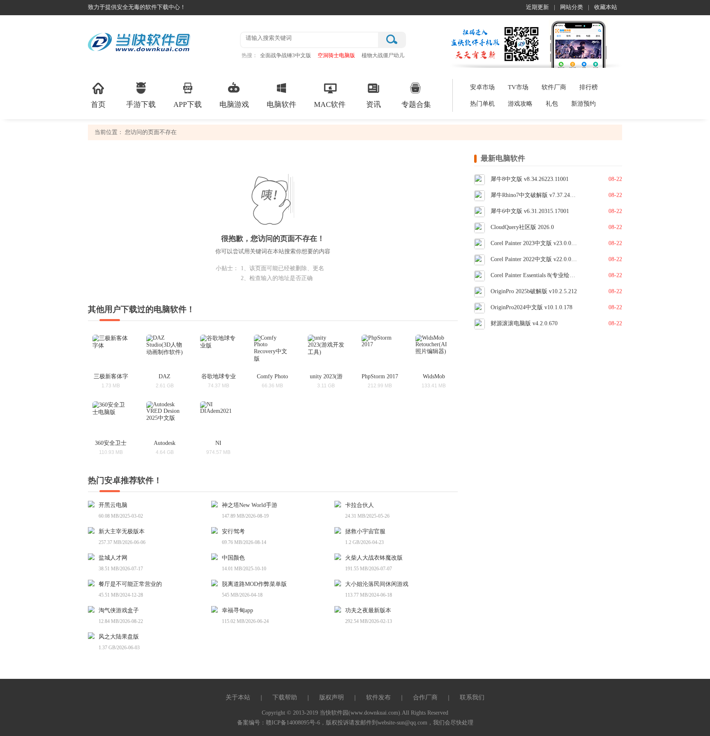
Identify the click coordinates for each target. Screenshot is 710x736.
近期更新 (537, 7)
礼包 (552, 103)
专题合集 (416, 104)
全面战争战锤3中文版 (285, 55)
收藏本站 (605, 7)
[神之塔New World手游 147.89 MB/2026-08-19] (216, 503)
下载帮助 (284, 697)
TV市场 (518, 87)
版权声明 (331, 697)
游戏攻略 (520, 103)
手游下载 (141, 104)
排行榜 (588, 87)
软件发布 (378, 697)
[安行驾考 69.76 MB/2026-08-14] (216, 530)
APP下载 (187, 104)
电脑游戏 (234, 104)
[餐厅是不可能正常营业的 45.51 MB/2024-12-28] (93, 582)
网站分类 (571, 7)
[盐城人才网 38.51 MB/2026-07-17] (93, 556)
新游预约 (583, 103)
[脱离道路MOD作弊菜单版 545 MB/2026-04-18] (216, 582)
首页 (98, 104)
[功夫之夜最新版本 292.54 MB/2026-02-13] (339, 609)
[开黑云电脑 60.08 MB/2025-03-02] (93, 503)
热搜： (250, 55)
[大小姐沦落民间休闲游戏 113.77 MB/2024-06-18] (339, 582)
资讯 (373, 104)
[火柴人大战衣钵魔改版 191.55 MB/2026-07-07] (339, 556)
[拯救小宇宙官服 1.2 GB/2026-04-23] (339, 530)
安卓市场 (482, 87)
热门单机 (482, 103)
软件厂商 (554, 87)
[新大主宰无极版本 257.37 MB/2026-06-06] (93, 530)
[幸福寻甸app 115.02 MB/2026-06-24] (216, 609)
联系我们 (472, 697)
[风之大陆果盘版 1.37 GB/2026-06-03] (93, 635)
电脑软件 (281, 104)
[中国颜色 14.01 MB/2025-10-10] (216, 556)
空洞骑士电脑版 (336, 55)
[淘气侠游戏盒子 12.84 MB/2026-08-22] (93, 609)
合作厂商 (425, 697)
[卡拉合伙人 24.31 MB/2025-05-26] (339, 503)
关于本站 (238, 697)
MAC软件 (330, 104)
